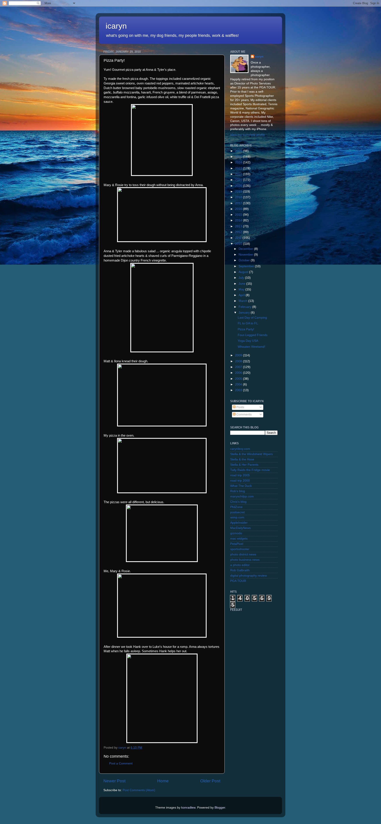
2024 (239, 162)
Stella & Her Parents (244, 464)
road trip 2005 (240, 475)
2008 (239, 361)
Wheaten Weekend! (251, 346)
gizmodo (236, 533)
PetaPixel (236, 544)
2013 (239, 226)
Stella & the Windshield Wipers (251, 454)
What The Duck (241, 486)
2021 (239, 179)
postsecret (237, 512)
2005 (239, 378)
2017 (239, 203)
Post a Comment (121, 763)
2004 (239, 384)
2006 (239, 372)
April (242, 295)
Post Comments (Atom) (139, 790)
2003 (239, 390)
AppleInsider (239, 522)
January (245, 312)
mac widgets (239, 538)
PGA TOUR (238, 581)
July (242, 277)
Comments (243, 414)
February (245, 306)
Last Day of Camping (252, 317)
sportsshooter (239, 549)
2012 (239, 232)
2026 (239, 151)
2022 (239, 174)
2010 (239, 243)
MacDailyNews (240, 528)
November (246, 254)
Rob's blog (237, 491)
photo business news (245, 559)
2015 (239, 214)
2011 (239, 237)
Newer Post (114, 781)
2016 (239, 209)
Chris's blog (238, 501)
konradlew (188, 807)
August (244, 272)
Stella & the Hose (242, 459)
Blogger (220, 807)
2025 (239, 156)
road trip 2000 (240, 480)
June (242, 283)
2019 (239, 191)
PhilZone (236, 507)
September (247, 266)
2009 (239, 355)
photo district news (243, 554)
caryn (259, 56)
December (246, 248)
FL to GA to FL (248, 323)
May (242, 289)
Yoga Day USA (248, 340)
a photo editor (240, 565)
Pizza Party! (246, 329)
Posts (239, 407)
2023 (239, 168)
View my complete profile (247, 134)
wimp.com (237, 517)
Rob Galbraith (240, 570)
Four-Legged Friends (252, 335)
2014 (239, 220)
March (243, 301)
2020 (239, 185)
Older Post (210, 781)
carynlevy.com (240, 448)
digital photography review (248, 575)
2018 (239, 197)
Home (163, 781)
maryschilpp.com (242, 496)
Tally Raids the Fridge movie (250, 470)
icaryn (116, 25)
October (245, 260)
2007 (239, 367)
